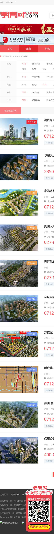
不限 (24, 63)
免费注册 (9, 3)
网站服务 (15, 494)
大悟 (24, 68)
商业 (44, 84)
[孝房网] (19, 15)
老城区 (50, 63)
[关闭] (51, 485)
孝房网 (15, 56)
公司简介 (4, 494)
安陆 (44, 68)
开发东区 (36, 63)
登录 (1, 3)
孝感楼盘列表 (10, 110)
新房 (28, 48)
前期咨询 (36, 100)
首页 (9, 48)
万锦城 (48, 332)
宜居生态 (36, 92)
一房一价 (36, 76)
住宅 (34, 84)
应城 (34, 68)
